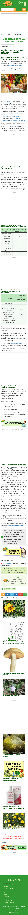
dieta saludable (8, 101)
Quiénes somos (8, 900)
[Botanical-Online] (8, 3)
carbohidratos (12, 65)
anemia (3, 116)
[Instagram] (16, 880)
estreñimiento (22, 115)
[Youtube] (11, 880)
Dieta (5, 34)
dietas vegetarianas (16, 343)
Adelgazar (6, 886)
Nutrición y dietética (9, 885)
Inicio (2, 34)
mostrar (11, 46)
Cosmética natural (8, 888)
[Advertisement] (14, 24)
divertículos (18, 118)
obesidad (8, 116)
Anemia (6, 894)
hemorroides (4, 120)
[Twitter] (13, 880)
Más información (7, 563)
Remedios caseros (8, 892)
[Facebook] (8, 880)
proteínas (19, 65)
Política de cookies (13, 912)
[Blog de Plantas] (19, 880)
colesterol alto (15, 116)
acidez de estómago (14, 120)
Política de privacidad (19, 910)
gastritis (23, 120)
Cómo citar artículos (9, 902)
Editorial (19, 578)
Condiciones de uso (8, 910)
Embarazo (6, 896)
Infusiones (6, 891)
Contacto (6, 899)
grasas (3, 67)
